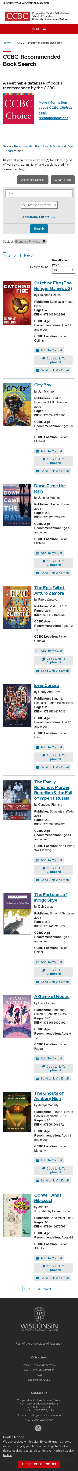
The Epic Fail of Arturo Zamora (49, 590)
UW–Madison (26, 3)
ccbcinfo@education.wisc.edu (43, 1415)
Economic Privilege (28, 241)
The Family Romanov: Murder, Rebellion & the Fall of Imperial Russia (53, 790)
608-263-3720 (43, 1420)
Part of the (39, 1344)
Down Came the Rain (50, 488)
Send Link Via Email (54, 370)
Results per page (60, 262)
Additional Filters (35, 217)
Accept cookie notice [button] (39, 1464)
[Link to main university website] (39, 1332)
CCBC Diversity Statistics (39, 1370)
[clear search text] (55, 205)
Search (39, 229)
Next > (29, 255)
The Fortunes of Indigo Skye (50, 897)
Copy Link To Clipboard (55, 360)
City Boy (42, 385)
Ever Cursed (46, 685)
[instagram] (38, 1428)
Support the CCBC (39, 1379)
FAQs (39, 1374)
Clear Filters (63, 180)
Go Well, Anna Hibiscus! (48, 1197)
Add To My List (51, 350)
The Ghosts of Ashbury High (49, 1096)
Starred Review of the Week (39, 1365)
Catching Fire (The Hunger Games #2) (53, 285)
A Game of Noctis (51, 996)
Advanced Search (32, 180)
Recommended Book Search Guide (37, 146)
